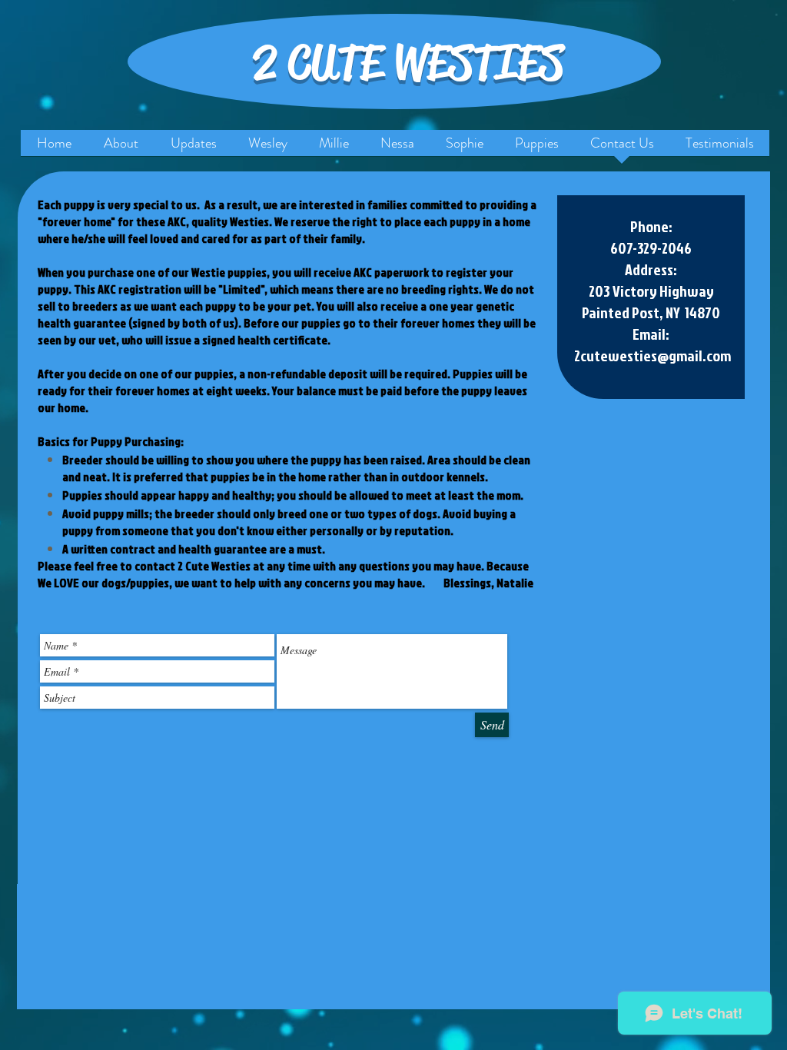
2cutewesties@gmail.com (652, 355)
